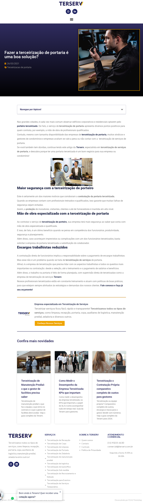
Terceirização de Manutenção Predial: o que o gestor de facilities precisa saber (33, 388)
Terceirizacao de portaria (19, 67)
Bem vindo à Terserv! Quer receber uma (38, 495)
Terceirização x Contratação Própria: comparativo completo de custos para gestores (108, 388)
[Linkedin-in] (74, 11)
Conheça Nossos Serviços (49, 323)
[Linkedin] (16, 464)
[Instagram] (68, 11)
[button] (71, 19)
